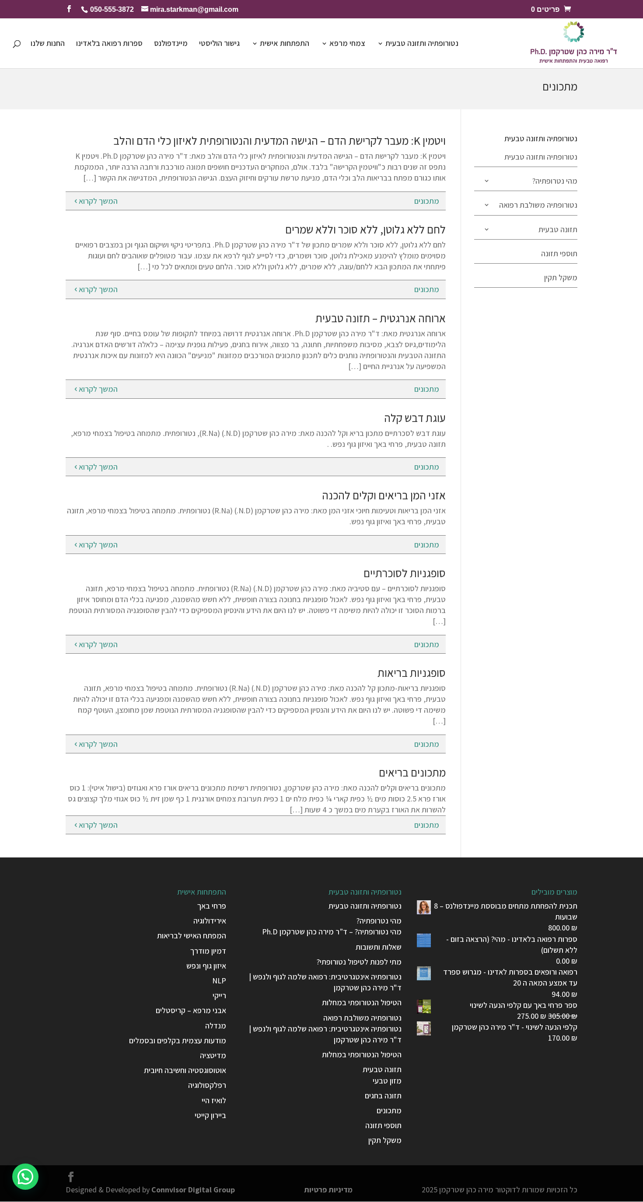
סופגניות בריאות (411, 672)
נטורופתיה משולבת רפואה (538, 205)
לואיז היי (214, 1100)
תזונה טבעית (557, 229)
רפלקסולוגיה (207, 1085)
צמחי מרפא (347, 44)
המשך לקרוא (98, 201)
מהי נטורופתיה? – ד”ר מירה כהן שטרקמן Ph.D (332, 932)
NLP (219, 981)
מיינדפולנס (171, 44)
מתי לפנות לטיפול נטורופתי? (359, 962)
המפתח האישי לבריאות (191, 935)
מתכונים (426, 201)
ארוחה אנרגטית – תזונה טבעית (380, 317)
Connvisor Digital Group (193, 1190)
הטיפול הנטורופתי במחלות (362, 1002)
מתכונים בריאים (412, 772)
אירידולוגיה (209, 921)
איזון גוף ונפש (206, 966)
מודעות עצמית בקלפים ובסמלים (177, 1040)
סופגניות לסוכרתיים (404, 572)
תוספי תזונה (559, 253)
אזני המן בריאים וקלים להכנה (384, 495)
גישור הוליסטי (219, 44)
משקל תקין (560, 277)
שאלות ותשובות (379, 947)
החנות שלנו (48, 44)
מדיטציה (213, 1055)
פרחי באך (211, 906)
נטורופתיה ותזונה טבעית (421, 44)
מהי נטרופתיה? (554, 181)
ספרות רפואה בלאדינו (109, 44)
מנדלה (215, 1026)
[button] (25, 1177)
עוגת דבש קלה (415, 417)
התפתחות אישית (284, 44)
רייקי (219, 995)
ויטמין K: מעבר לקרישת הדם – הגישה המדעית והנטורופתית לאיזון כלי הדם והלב (279, 140)
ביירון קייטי (210, 1115)
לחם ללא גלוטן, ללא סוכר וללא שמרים (365, 229)
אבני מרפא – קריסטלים (191, 1010)
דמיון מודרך (208, 951)
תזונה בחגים (383, 1096)
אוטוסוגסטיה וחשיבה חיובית (185, 1070)
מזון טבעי (387, 1081)
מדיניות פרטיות (328, 1190)
